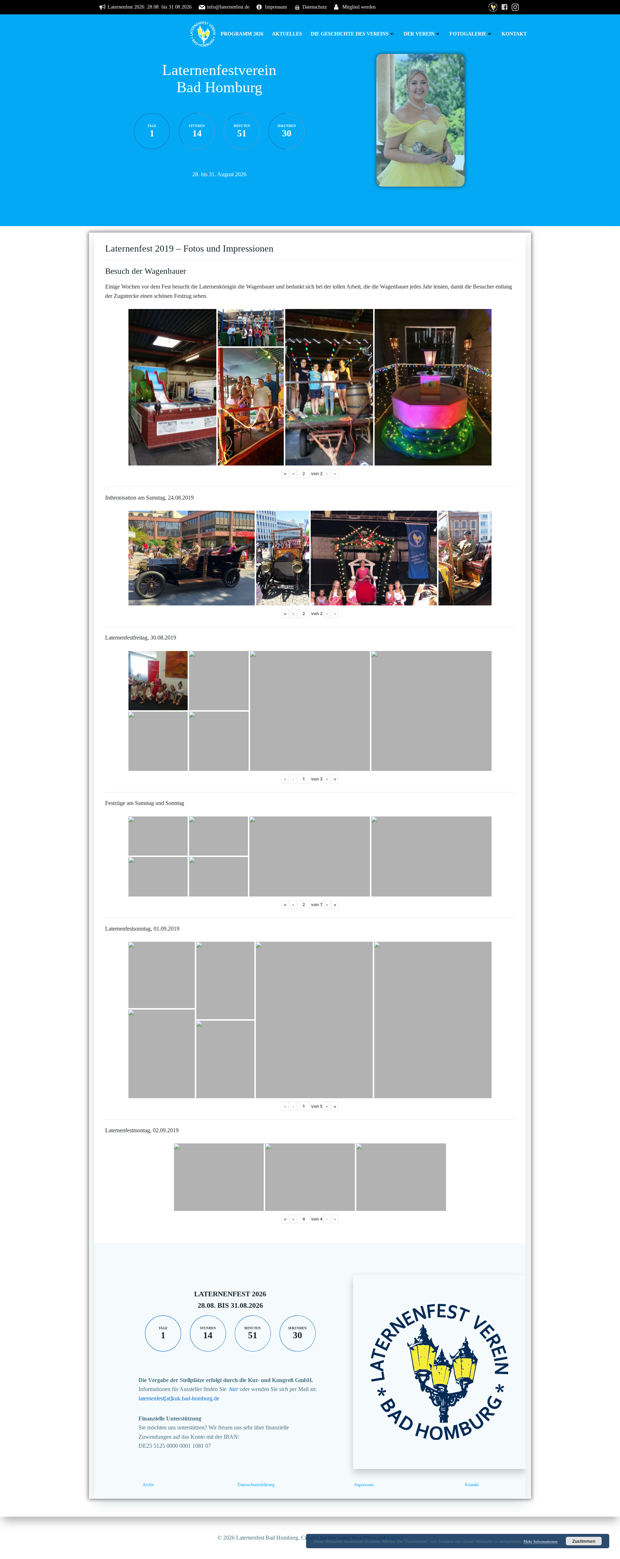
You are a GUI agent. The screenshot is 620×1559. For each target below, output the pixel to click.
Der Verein (419, 34)
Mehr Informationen (540, 1541)
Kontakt (514, 34)
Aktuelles (287, 34)
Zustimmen (583, 1541)
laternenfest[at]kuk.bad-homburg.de (178, 1398)
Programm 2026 (242, 34)
